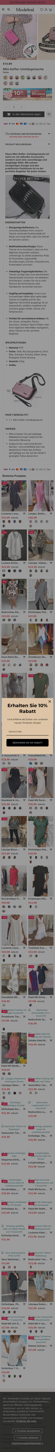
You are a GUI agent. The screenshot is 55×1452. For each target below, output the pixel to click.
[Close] (49, 701)
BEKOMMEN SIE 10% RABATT (28, 742)
